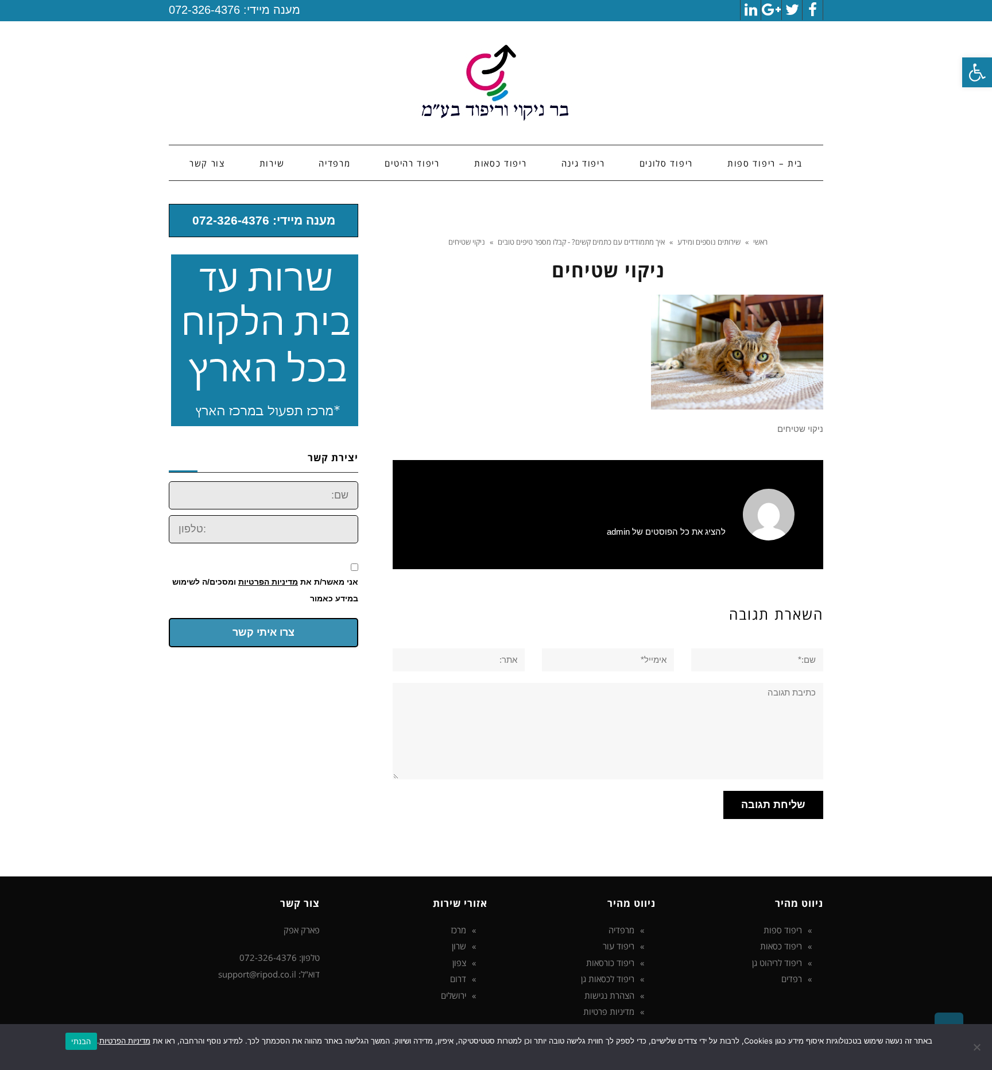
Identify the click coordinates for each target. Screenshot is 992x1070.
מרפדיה (621, 930)
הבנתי (81, 1041)
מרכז (458, 930)
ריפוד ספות (783, 930)
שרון (459, 946)
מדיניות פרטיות (608, 1011)
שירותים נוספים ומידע (709, 242)
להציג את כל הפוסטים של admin (666, 531)
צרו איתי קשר (263, 632)
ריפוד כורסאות (610, 962)
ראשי (760, 242)
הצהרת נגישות (609, 995)
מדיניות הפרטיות (268, 581)
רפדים (791, 978)
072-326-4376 (204, 9)
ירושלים (453, 995)
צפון (459, 962)
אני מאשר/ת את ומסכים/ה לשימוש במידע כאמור (265, 590)
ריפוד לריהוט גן (777, 962)
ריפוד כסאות (781, 946)
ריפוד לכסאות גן (607, 978)
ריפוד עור (618, 946)
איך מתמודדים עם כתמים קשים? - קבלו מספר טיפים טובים (581, 242)
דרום (458, 978)
